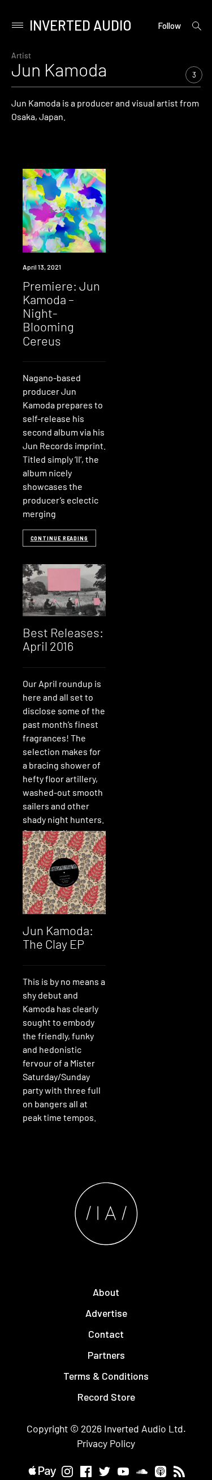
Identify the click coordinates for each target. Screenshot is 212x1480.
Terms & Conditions (106, 1376)
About (106, 1292)
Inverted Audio (80, 25)
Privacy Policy (106, 1443)
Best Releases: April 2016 (63, 639)
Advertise (106, 1313)
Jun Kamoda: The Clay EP (58, 937)
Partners (106, 1355)
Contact (106, 1334)
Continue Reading (59, 538)
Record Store (106, 1397)
